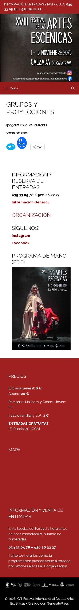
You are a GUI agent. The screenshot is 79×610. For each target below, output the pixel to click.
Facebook (20, 243)
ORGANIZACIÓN (31, 215)
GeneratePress (58, 603)
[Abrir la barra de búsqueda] (73, 88)
